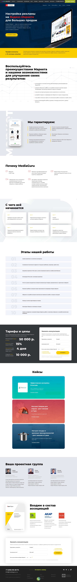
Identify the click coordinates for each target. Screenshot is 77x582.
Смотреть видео (34, 392)
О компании (20, 1)
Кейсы (28, 576)
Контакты (52, 1)
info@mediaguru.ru (12, 572)
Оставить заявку (70, 1)
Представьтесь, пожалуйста (47, 339)
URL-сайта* (58, 344)
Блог (32, 1)
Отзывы (36, 1)
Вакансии (41, 1)
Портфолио (26, 1)
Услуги (13, 1)
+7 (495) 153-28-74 (60, 1)
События (47, 1)
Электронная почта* (45, 344)
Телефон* (58, 339)
